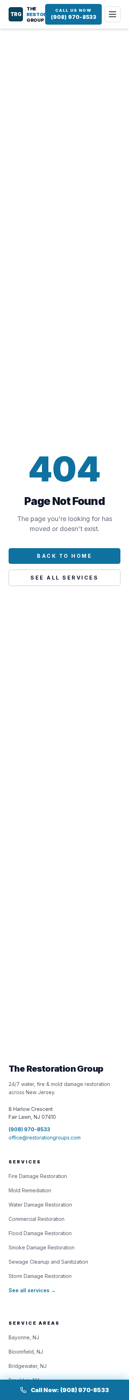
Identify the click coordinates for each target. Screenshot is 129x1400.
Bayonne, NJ (24, 1337)
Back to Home (64, 556)
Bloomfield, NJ (26, 1352)
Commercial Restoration (36, 1219)
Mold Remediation (30, 1190)
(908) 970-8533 (29, 1129)
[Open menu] (112, 14)
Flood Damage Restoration (40, 1233)
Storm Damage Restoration (40, 1276)
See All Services (64, 578)
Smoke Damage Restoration (42, 1247)
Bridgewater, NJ (28, 1366)
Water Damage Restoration (40, 1205)
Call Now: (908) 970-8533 (70, 1390)
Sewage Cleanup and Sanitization (48, 1262)
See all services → (32, 1290)
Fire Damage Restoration (38, 1176)
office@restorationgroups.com (45, 1137)
